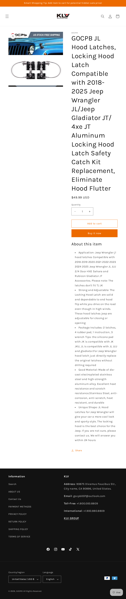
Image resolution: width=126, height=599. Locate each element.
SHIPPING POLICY (18, 529)
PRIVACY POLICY (17, 514)
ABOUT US (14, 491)
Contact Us (14, 499)
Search (12, 484)
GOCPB (19, 591)
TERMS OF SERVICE (19, 536)
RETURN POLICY (17, 521)
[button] (7, 16)
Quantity (76, 204)
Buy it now (94, 233)
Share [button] (78, 450)
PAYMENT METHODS (19, 506)
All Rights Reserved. (32, 591)
